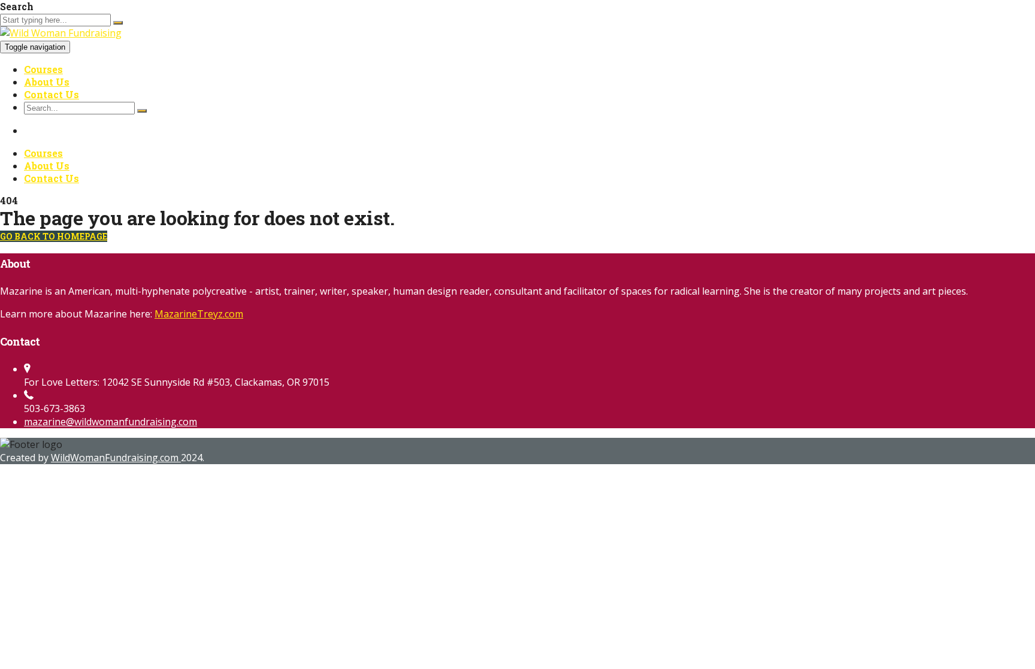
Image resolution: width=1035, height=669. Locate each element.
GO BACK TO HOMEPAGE (53, 236)
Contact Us (51, 94)
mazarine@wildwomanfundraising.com (110, 421)
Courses (43, 69)
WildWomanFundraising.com (116, 457)
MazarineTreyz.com (199, 313)
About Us (46, 81)
